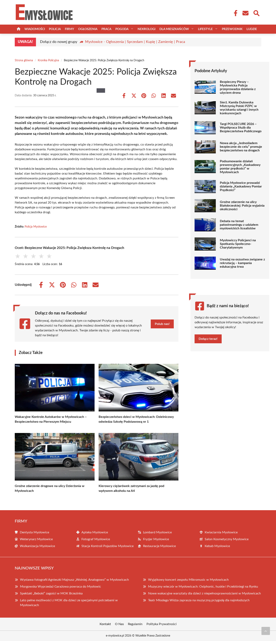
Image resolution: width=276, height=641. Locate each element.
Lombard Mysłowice (157, 532)
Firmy (69, 29)
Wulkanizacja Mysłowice (37, 546)
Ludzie (252, 29)
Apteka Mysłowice (94, 532)
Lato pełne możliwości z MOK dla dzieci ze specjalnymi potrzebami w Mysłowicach (69, 603)
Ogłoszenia (87, 29)
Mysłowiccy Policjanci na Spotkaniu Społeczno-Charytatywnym (238, 244)
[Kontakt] (245, 13)
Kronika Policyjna (48, 60)
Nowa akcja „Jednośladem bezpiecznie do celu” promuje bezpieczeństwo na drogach (241, 147)
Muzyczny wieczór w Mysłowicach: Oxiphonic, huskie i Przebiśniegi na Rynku (203, 586)
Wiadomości (34, 29)
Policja (55, 29)
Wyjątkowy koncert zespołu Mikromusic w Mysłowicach (188, 579)
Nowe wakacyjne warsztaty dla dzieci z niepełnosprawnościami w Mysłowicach (204, 593)
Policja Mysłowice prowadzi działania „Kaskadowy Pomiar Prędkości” (241, 186)
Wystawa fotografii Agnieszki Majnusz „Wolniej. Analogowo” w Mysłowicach (74, 579)
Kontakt (105, 624)
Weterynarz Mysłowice (36, 539)
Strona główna (24, 60)
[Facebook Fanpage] (234, 13)
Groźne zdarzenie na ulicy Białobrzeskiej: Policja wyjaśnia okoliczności (242, 205)
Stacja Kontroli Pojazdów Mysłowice (107, 546)
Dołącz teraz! (208, 338)
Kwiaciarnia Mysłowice (221, 532)
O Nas (119, 624)
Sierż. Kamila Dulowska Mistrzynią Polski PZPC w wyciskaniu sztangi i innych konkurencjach (239, 108)
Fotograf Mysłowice (95, 539)
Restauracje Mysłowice (159, 546)
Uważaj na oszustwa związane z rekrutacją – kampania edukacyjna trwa (242, 263)
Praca (106, 29)
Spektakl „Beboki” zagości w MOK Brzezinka (51, 593)
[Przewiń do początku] (265, 631)
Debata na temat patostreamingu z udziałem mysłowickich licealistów (239, 225)
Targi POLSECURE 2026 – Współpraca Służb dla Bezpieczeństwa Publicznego (240, 127)
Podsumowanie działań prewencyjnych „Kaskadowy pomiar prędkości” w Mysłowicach (240, 167)
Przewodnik (232, 29)
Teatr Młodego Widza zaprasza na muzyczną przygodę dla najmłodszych (199, 600)
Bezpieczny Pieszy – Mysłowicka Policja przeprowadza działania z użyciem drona (238, 87)
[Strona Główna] (18, 29)
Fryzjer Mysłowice (156, 539)
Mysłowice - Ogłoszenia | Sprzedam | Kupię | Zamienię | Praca (135, 42)
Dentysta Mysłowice (34, 532)
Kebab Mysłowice (217, 546)
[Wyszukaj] (256, 13)
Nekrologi (146, 29)
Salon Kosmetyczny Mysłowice (227, 539)
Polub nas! (162, 324)
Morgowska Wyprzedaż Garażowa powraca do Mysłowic (60, 586)
